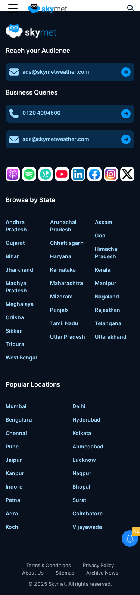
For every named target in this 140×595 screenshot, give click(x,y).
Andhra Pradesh (16, 226)
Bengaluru (19, 419)
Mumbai (16, 406)
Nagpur (81, 473)
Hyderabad (86, 419)
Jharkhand (19, 269)
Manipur (105, 283)
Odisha (15, 317)
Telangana (108, 323)
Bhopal (81, 486)
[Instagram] (111, 174)
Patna (13, 500)
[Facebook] (94, 174)
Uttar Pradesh (67, 336)
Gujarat (15, 243)
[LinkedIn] (78, 174)
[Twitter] (127, 174)
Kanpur (15, 473)
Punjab (59, 310)
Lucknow (84, 460)
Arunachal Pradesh (63, 226)
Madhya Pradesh (16, 287)
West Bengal (21, 357)
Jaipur (14, 460)
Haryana (60, 256)
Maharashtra (66, 283)
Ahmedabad (87, 446)
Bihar (12, 256)
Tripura (15, 344)
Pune (12, 446)
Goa (100, 235)
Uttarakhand (111, 336)
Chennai (16, 433)
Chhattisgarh (67, 243)
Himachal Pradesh (107, 252)
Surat (79, 500)
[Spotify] (29, 174)
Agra (12, 513)
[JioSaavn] (45, 174)
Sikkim (14, 330)
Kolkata (81, 433)
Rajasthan (107, 310)
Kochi (13, 527)
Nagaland (107, 296)
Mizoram (61, 296)
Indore (14, 486)
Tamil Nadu (64, 323)
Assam (103, 222)
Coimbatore (87, 513)
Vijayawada (87, 527)
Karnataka (63, 269)
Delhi (78, 406)
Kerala (103, 269)
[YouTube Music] (62, 174)
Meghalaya (20, 304)
